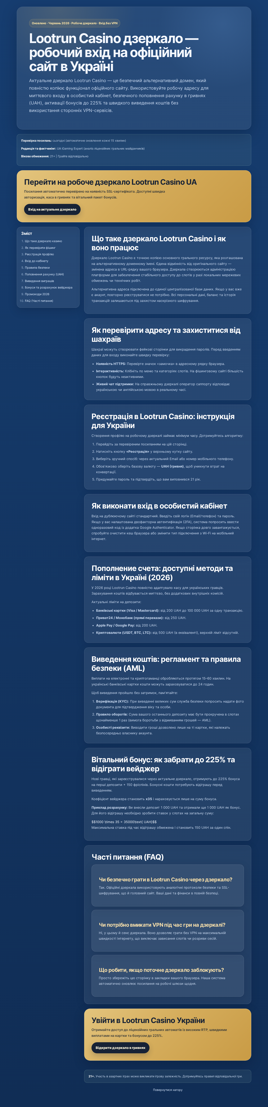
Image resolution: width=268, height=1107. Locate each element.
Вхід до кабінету (36, 261)
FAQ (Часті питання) (39, 300)
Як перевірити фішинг (40, 247)
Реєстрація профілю (39, 254)
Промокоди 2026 (37, 294)
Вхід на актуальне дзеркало (52, 209)
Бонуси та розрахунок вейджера (48, 287)
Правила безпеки (37, 267)
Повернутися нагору (168, 1090)
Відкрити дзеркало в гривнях (120, 1048)
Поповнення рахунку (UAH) (44, 274)
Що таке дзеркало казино (43, 241)
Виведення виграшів (39, 281)
